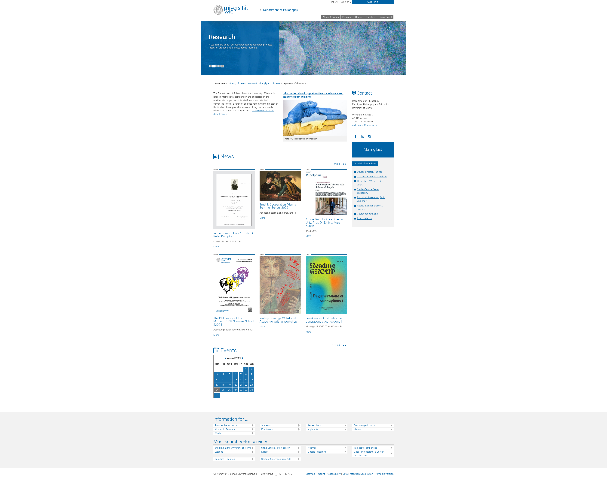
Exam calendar (364, 218)
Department (386, 17)
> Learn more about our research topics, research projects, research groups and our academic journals (241, 46)
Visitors (358, 429)
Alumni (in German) (225, 429)
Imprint (321, 473)
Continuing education (364, 425)
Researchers (314, 425)
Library (264, 451)
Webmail (311, 447)
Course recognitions (367, 213)
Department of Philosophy (280, 10)
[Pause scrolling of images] (222, 66)
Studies (359, 17)
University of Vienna (237, 83)
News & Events (331, 17)
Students (266, 425)
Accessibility (334, 473)
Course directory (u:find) (369, 171)
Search (344, 1)
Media (218, 433)
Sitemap (310, 473)
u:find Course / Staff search (275, 447)
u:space (219, 451)
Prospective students (226, 425)
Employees (267, 429)
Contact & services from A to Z (277, 459)
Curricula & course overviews (372, 176)
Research (347, 17)
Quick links (372, 1)
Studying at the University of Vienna (233, 447)
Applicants (312, 429)
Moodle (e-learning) (317, 451)
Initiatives (371, 17)
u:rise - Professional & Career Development (369, 453)
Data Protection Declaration (358, 473)
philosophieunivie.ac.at (365, 125)
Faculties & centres (225, 459)
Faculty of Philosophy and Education (264, 83)
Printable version (384, 473)
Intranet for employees (365, 447)
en (336, 1)
